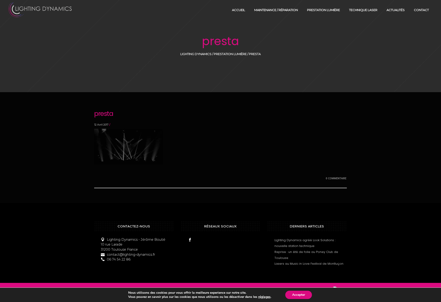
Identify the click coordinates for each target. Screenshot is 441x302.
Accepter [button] (298, 295)
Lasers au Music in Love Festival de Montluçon (308, 263)
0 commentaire (336, 178)
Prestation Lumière (230, 54)
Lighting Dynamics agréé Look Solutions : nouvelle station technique (304, 243)
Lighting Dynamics (196, 54)
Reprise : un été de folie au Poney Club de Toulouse (306, 255)
